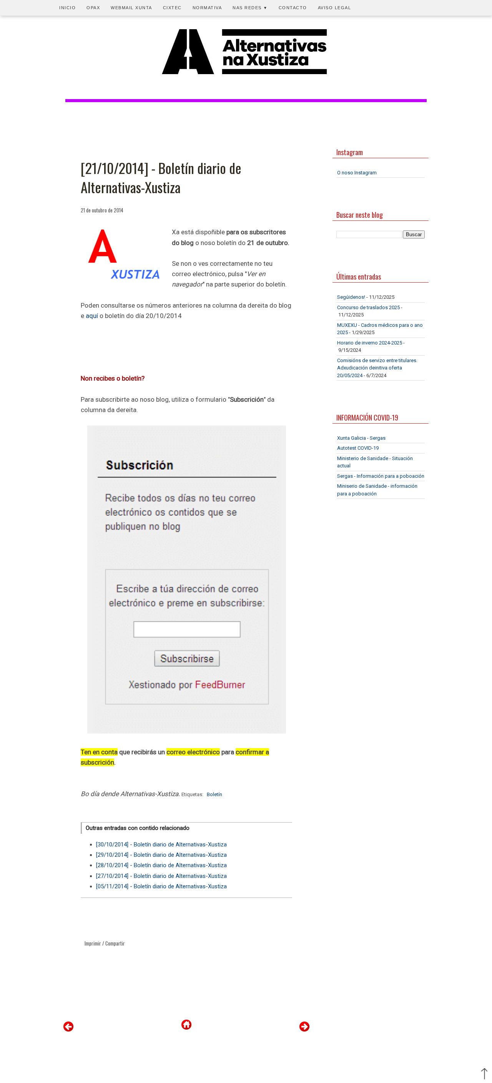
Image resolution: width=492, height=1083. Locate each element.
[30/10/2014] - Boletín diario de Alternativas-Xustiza (161, 844)
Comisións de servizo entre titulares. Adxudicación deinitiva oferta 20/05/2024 (377, 368)
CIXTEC (172, 7)
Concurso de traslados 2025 (368, 307)
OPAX (93, 7)
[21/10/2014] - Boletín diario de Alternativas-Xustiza (161, 177)
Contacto (293, 7)
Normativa (207, 7)
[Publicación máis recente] (68, 1030)
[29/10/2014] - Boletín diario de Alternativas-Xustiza (161, 854)
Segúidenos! (351, 297)
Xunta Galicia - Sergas (361, 438)
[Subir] (484, 1074)
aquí (92, 316)
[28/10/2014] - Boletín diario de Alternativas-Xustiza (161, 865)
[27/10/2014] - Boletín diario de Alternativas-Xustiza (161, 876)
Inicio (67, 7)
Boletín (214, 794)
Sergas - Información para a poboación (380, 476)
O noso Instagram (357, 173)
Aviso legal (334, 7)
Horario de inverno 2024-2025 (369, 343)
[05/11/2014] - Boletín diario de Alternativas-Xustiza (161, 886)
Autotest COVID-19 (358, 448)
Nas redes (250, 7)
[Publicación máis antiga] (304, 1030)
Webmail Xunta (131, 7)
